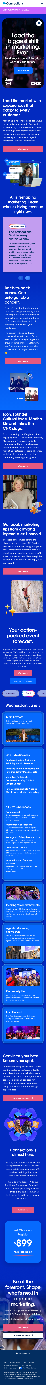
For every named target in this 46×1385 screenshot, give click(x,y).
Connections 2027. (20, 10)
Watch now (23, 149)
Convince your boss (21, 1098)
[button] (20, 278)
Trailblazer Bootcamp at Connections (21, 663)
